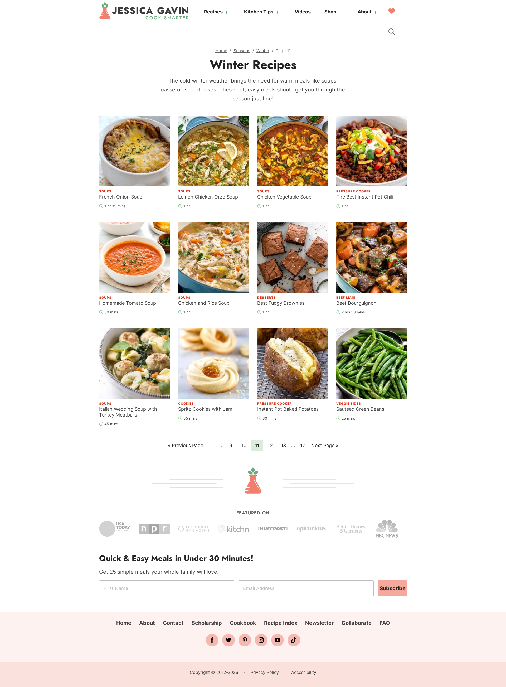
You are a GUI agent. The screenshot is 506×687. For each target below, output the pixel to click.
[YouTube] (277, 640)
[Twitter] (228, 640)
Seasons (241, 50)
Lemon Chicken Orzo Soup (208, 197)
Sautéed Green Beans (360, 409)
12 (271, 445)
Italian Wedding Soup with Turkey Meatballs (128, 412)
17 (304, 445)
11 (259, 445)
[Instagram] (261, 640)
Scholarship (207, 623)
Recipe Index (280, 623)
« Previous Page (185, 446)
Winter (262, 50)
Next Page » (324, 446)
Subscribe (393, 588)
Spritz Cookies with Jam (205, 409)
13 (285, 445)
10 (245, 445)
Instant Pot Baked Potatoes (288, 409)
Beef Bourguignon (356, 303)
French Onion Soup (120, 197)
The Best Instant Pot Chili (364, 197)
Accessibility (303, 672)
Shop (330, 11)
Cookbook (243, 623)
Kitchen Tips (258, 11)
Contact (173, 623)
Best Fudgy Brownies (280, 303)
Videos (303, 11)
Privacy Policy (265, 672)
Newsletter (319, 623)
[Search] (391, 32)
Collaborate (357, 623)
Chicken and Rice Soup (204, 303)
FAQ (385, 623)
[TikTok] (294, 640)
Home (221, 50)
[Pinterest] (245, 640)
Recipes (213, 11)
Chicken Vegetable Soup (284, 197)
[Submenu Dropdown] (226, 12)
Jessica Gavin (144, 11)
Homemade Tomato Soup (127, 303)
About (365, 11)
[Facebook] (212, 640)
